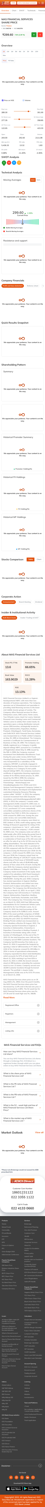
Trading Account (29, 1373)
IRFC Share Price (7, 1276)
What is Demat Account (10, 1333)
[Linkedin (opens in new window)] (27, 1477)
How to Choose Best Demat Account (11, 1340)
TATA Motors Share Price (32, 1311)
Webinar (27, 1388)
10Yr (36, 51)
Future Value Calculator (32, 1331)
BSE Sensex (6, 1394)
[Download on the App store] (14, 1488)
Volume (27, 100)
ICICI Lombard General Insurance (9, 1428)
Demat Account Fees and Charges (10, 1355)
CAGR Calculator (30, 1352)
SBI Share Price (7, 1265)
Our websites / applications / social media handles (33, 1410)
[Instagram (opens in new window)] (16, 1477)
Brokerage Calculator (31, 1343)
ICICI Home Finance (8, 1447)
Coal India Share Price (31, 1304)
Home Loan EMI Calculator (33, 1355)
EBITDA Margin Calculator (33, 1327)
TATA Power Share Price (32, 1298)
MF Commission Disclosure (33, 1275)
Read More (9, 997)
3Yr (28, 51)
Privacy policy (28, 1253)
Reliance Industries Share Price (10, 1269)
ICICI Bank (5, 1418)
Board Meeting (25, 602)
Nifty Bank (5, 1406)
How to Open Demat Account (9, 1367)
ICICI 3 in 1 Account (30, 1367)
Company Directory (8, 1289)
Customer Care (29, 1233)
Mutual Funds (6, 1227)
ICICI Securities (7, 1425)
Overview (5, 10)
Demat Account (29, 1370)
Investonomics (29, 1397)
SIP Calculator (29, 1349)
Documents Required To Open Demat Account (10, 1350)
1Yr (24, 51)
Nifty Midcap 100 (7, 1397)
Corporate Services (30, 1242)
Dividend (38, 602)
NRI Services (28, 1239)
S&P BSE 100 (6, 1391)
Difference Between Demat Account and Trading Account (11, 1361)
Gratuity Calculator (30, 1340)
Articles (27, 1385)
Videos (26, 1391)
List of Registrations (31, 1278)
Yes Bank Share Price (9, 1282)
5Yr (32, 51)
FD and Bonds (6, 1233)
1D (4, 51)
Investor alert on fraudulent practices (33, 1260)
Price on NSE (9, 100)
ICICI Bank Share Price (31, 1308)
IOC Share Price (7, 1279)
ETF (3, 1239)
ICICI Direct (5, 1444)
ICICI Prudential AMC (9, 1437)
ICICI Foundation (7, 1421)
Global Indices (6, 1385)
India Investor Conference (10, 1254)
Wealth (26, 1236)
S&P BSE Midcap (7, 1388)
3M (16, 51)
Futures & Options (8, 1245)
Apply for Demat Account (27, 3)
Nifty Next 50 (6, 1400)
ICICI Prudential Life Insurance (8, 1433)
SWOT (21, 10)
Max (4, 55)
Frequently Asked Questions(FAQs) (30, 1265)
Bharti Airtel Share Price (32, 1301)
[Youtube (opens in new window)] (33, 1477)
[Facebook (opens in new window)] (11, 1477)
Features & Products (31, 1269)
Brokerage (27, 1224)
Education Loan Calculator (33, 1358)
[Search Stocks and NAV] (39, 3)
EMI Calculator (29, 1337)
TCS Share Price (29, 1295)
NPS (3, 1242)
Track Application (30, 1420)
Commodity (5, 1230)
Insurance (5, 1236)
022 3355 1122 (22, 1197)
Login (13, 3)
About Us (27, 1245)
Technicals (31, 10)
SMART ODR (28, 1256)
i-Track (26, 1406)
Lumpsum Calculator (31, 1334)
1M (12, 51)
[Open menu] (42, 3)
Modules (27, 1394)
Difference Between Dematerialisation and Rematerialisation (9, 1328)
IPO (3, 1248)
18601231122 (22, 1192)
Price (4, 60)
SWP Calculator (29, 1346)
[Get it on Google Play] (31, 1488)
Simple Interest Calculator (33, 1320)
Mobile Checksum (30, 1417)
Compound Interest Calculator (30, 1323)
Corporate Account (30, 1376)
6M (20, 51)
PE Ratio (11, 60)
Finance (9, 26)
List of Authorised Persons (33, 1414)
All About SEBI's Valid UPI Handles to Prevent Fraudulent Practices (10, 1321)
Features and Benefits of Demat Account (10, 1345)
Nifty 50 (4, 1409)
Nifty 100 (5, 1403)
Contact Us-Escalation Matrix (31, 1249)
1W (8, 51)
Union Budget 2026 (8, 1251)
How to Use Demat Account (11, 1336)
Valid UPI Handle (30, 1281)
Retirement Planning (31, 1227)
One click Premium (30, 1230)
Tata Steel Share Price (9, 1285)
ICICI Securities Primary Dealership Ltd (10, 1451)
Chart (14, 10)
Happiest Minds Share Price (33, 1292)
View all (39, 1132)
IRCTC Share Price (8, 1273)
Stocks (4, 1224)
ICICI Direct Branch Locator (33, 1272)
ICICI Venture (6, 1440)
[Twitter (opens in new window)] (22, 1477)
